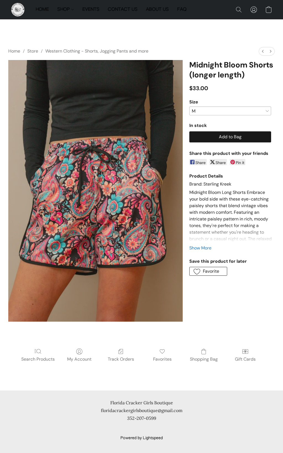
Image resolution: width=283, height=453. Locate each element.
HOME (42, 9)
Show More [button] (200, 248)
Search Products (38, 359)
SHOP (64, 9)
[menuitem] (263, 51)
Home (14, 51)
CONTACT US (123, 9)
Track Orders (121, 359)
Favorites (162, 359)
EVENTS (90, 9)
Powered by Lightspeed (141, 438)
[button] (18, 10)
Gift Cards (245, 359)
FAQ (182, 9)
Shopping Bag (204, 359)
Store (32, 51)
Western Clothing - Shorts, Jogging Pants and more (96, 51)
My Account (79, 359)
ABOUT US (157, 9)
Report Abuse (141, 429)
